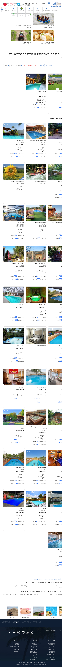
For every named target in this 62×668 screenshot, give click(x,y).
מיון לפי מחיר (41, 65)
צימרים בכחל (52, 648)
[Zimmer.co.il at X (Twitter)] (14, 631)
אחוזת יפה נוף (21, 222)
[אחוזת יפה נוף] (14, 220)
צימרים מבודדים (38, 617)
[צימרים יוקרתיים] (29, 9)
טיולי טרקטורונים (27, 42)
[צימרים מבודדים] (38, 616)
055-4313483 (42, 97)
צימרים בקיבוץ (21, 15)
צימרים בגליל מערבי (52, 50)
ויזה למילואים (21, 10)
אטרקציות (13, 15)
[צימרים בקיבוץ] (21, 14)
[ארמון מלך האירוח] (14, 343)
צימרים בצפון (34, 3)
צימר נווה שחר (43, 386)
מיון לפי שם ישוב (49, 65)
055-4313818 (42, 471)
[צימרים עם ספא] (25, 616)
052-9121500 (42, 267)
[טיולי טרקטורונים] (21, 30)
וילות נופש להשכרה (38, 11)
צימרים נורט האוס (42, 304)
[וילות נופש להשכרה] (38, 9)
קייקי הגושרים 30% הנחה (40, 181)
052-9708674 (20, 471)
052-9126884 (20, 226)
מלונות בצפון (16, 651)
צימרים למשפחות (33, 651)
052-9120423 (42, 389)
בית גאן (57, 95)
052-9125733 (20, 512)
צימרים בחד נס (52, 645)
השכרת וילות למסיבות (14, 646)
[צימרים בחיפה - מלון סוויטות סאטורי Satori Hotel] (14, 384)
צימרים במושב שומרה (41, 345)
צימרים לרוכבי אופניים (32, 656)
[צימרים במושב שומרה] (36, 343)
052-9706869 (42, 144)
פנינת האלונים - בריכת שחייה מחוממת (37, 141)
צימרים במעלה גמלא (50, 659)
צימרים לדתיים (29, 15)
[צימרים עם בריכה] (47, 9)
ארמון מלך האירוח (20, 345)
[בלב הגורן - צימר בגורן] (14, 425)
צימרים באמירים (51, 643)
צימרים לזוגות (34, 649)
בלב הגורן (22, 427)
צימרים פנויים (55, 10)
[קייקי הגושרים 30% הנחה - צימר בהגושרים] (36, 180)
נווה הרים (44, 508)
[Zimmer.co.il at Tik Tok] (9, 631)
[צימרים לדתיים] (29, 14)
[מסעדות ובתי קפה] (43, 30)
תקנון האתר (16, 622)
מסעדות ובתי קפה (50, 42)
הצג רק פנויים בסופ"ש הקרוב (30, 65)
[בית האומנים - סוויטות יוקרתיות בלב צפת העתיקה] (36, 425)
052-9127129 (42, 308)
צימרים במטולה (51, 649)
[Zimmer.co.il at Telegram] (18, 631)
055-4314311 (20, 349)
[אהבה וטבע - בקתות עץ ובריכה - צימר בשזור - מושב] (36, 220)
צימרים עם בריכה (46, 10)
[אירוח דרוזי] (14, 9)
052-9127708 (42, 432)
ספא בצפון (17, 648)
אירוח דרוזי (14, 10)
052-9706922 (20, 144)
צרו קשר (19, 6)
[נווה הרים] (36, 507)
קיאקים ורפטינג (50, 26)
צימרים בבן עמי (52, 651)
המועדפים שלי (43, 3)
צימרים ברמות (52, 656)
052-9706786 (20, 267)
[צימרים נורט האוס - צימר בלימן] (36, 302)
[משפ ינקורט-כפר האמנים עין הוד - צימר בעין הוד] (14, 261)
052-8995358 (20, 430)
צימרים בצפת (52, 653)
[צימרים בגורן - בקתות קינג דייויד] (14, 466)
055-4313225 (20, 308)
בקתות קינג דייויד (20, 467)
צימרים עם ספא (25, 617)
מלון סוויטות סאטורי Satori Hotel (16, 386)
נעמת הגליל (21, 508)
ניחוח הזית (21, 304)
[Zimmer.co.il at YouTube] (22, 630)
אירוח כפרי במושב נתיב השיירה (17, 181)
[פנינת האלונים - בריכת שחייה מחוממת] (36, 139)
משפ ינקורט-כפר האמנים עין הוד (17, 263)
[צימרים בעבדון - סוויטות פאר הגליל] (36, 466)
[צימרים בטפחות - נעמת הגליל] (14, 507)
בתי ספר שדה (34, 657)
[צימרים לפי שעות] (6, 9)
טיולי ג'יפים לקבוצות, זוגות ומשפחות (23, 26)
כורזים (35, 95)
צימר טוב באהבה (20, 141)
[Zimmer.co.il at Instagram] (27, 631)
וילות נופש (17, 643)
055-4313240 (20, 389)
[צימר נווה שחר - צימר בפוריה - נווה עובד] (36, 384)
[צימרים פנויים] (55, 9)
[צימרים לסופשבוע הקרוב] (8, 5)
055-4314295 (42, 512)
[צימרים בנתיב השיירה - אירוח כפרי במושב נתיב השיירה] (14, 180)
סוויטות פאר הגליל (42, 467)
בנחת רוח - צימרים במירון (40, 263)
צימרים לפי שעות (5, 10)
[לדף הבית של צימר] (56, 6)
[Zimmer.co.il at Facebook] (31, 631)
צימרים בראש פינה (51, 654)
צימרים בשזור (52, 646)
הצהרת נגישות (6, 622)
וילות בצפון (17, 645)
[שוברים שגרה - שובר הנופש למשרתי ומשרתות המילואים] (21, 9)
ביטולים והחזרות (26, 622)
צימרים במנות (52, 657)
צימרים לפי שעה (33, 653)
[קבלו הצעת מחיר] (23, 6)
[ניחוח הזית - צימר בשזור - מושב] (14, 302)
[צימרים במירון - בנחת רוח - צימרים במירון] (36, 261)
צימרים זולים (34, 645)
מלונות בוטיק (16, 649)
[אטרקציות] (13, 14)
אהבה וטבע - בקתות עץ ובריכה (39, 222)
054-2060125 (42, 226)
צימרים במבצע (34, 643)
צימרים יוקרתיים (29, 10)
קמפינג (35, 654)
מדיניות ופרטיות (37, 622)
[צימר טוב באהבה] (14, 139)
